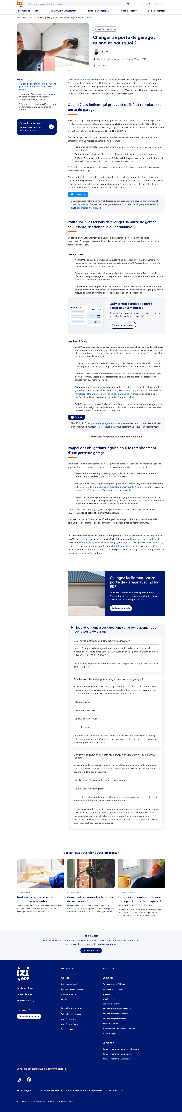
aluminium (150, 542)
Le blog (140, 4)
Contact (149, 4)
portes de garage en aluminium (106, 423)
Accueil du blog (22, 18)
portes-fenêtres (147, 201)
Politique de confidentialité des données (84, 1090)
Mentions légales (24, 1090)
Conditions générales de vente (49, 1090)
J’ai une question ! (91, 950)
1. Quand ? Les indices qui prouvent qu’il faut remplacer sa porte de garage (37, 86)
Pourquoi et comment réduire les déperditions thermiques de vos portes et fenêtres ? (140, 901)
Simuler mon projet (123, 325)
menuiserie (87, 127)
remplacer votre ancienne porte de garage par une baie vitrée (106, 394)
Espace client (160, 4)
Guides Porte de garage (41, 18)
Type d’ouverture (138, 539)
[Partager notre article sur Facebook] (94, 65)
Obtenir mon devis (31, 123)
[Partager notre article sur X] (99, 65)
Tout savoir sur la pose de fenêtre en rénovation (35, 899)
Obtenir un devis (121, 608)
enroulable (87, 542)
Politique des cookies (115, 1090)
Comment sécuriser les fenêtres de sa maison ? (90, 899)
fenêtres (134, 201)
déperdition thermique (88, 207)
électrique (112, 542)
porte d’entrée (78, 204)
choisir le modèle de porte (124, 546)
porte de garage (82, 79)
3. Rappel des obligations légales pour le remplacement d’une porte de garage (38, 107)
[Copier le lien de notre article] (104, 65)
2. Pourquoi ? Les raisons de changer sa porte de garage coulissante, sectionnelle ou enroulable (37, 97)
